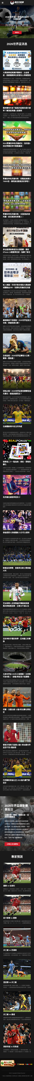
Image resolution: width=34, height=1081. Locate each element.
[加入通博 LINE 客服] (7, 1063)
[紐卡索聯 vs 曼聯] (17, 905)
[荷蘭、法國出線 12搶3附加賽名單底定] (17, 697)
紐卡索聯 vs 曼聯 (10, 918)
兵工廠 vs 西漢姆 (10, 950)
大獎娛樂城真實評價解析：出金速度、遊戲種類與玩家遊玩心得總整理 (17, 74)
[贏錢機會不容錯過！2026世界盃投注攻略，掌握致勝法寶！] (17, 308)
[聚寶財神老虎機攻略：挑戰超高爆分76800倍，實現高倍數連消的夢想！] (17, 166)
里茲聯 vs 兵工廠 (10, 982)
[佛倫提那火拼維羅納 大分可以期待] (17, 520)
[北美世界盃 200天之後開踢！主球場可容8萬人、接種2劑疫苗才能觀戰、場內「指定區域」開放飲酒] (17, 662)
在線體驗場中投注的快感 (12, 426)
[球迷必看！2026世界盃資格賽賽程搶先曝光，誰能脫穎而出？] (17, 378)
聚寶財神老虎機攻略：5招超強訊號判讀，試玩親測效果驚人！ (16, 215)
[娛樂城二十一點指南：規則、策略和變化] (17, 449)
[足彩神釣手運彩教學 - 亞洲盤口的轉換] (17, 626)
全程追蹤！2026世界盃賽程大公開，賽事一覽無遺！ (17, 357)
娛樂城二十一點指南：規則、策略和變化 (17, 463)
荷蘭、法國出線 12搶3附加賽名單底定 (17, 710)
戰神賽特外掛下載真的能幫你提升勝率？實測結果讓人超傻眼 (17, 109)
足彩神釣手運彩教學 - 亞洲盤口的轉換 (17, 640)
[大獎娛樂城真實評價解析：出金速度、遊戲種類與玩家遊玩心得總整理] (17, 60)
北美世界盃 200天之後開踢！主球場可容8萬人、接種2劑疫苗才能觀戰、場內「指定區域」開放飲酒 (17, 675)
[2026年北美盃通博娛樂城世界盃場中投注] (17, 2)
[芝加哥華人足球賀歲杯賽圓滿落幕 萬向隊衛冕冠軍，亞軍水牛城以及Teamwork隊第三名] (17, 591)
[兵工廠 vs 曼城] (17, 1001)
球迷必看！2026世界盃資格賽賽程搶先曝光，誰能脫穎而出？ (17, 392)
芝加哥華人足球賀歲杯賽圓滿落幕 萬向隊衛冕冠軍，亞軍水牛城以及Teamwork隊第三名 (16, 604)
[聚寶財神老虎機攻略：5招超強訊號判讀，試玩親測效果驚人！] (17, 202)
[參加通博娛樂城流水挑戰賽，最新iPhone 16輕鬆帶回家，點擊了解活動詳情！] (17, 237)
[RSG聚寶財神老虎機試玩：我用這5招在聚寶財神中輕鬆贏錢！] (17, 131)
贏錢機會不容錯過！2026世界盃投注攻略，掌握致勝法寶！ (17, 321)
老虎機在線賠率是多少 (11, 497)
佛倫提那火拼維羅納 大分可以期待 (16, 533)
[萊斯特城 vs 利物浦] (17, 1034)
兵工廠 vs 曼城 (9, 1014)
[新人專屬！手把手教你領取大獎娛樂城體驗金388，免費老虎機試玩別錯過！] (17, 272)
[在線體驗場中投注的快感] (17, 414)
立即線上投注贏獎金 (12, 844)
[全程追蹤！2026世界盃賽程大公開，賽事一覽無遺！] (17, 343)
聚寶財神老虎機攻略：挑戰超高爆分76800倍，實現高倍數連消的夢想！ (17, 180)
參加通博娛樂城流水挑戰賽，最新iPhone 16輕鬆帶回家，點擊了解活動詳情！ (16, 250)
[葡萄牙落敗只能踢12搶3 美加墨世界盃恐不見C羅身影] (17, 732)
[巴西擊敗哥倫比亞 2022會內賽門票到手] (17, 768)
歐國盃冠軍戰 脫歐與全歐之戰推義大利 (17, 569)
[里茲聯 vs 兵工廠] (17, 969)
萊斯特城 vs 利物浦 (10, 1047)
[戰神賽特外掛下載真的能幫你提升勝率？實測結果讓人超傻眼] (17, 95)
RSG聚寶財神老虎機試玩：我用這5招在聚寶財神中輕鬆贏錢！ (16, 144)
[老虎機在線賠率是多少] (17, 485)
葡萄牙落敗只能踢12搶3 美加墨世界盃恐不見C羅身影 (17, 746)
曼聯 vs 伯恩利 (9, 886)
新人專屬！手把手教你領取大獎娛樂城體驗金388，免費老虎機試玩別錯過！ (17, 286)
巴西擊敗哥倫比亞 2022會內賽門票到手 (16, 781)
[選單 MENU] (2, 2)
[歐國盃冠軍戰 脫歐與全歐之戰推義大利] (17, 555)
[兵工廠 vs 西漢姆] (17, 937)
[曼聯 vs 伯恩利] (17, 873)
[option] (17, 21)
